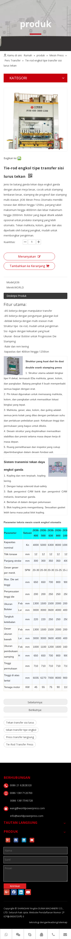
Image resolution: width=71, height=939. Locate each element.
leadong (53, 922)
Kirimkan (15, 886)
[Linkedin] (24, 840)
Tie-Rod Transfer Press (19, 744)
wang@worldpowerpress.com (27, 808)
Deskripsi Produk (16, 296)
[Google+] (8, 840)
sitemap (62, 922)
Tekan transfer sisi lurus (20, 722)
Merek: (10, 287)
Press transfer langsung (20, 737)
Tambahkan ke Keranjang (27, 266)
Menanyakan (27, 256)
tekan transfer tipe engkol (21, 730)
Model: (10, 282)
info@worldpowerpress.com (26, 816)
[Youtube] (32, 840)
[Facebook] (16, 840)
